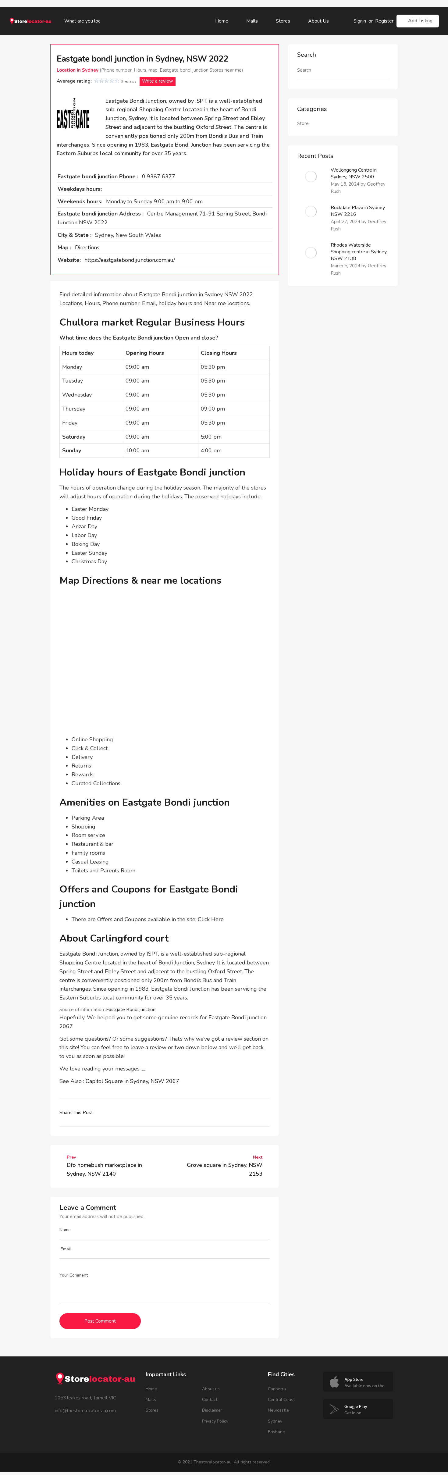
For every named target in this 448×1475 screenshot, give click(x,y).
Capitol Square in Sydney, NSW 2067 (132, 1081)
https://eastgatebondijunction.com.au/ (129, 260)
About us (318, 21)
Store (303, 123)
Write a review (157, 81)
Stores (283, 21)
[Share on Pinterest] (163, 1112)
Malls (252, 21)
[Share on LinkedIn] (136, 1112)
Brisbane (276, 1432)
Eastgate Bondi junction (130, 1009)
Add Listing (420, 20)
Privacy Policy (215, 1421)
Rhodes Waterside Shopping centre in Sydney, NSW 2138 (359, 252)
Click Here (211, 919)
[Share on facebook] (109, 1112)
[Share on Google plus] (150, 1112)
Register (384, 21)
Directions (87, 247)
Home (221, 21)
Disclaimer (212, 1410)
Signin (360, 21)
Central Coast (281, 1399)
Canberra (277, 1389)
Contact (209, 1399)
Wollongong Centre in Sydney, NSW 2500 (354, 173)
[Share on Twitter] (123, 1112)
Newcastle (278, 1410)
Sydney (275, 1421)
